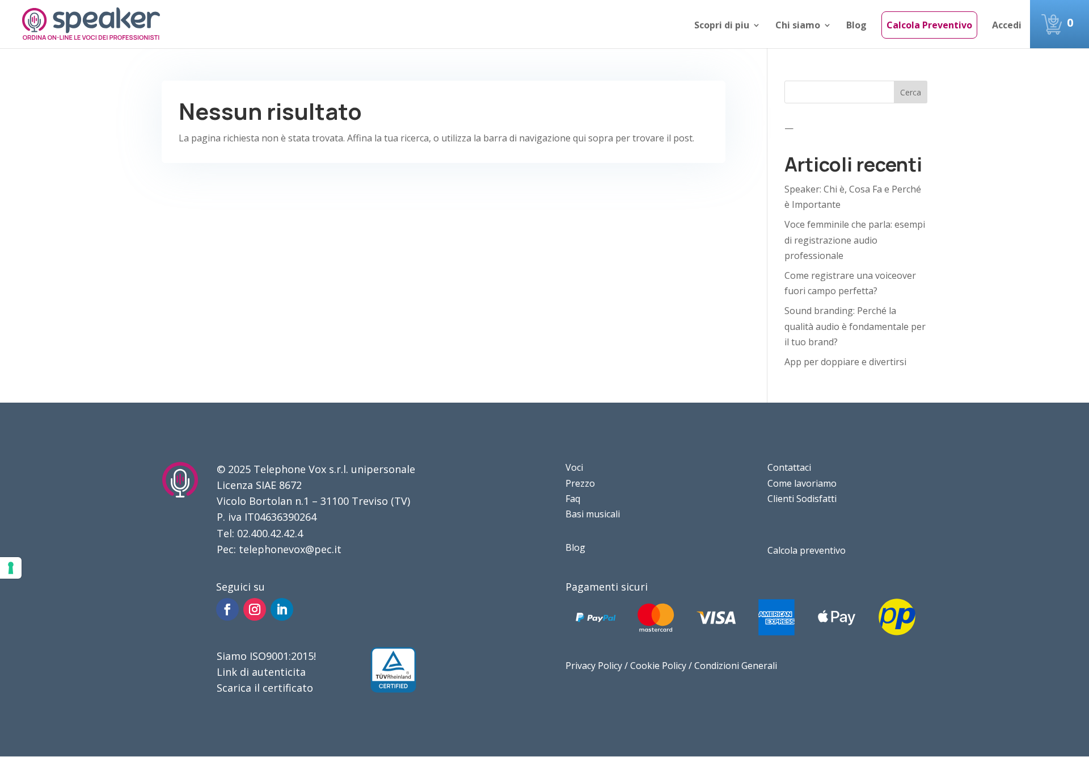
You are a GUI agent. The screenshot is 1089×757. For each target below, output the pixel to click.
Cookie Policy (658, 665)
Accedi (1007, 26)
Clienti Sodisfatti (802, 498)
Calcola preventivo (806, 550)
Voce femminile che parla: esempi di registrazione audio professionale (854, 239)
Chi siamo (797, 26)
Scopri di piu (721, 26)
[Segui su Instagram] (254, 609)
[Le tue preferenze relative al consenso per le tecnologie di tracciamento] (11, 568)
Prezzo (580, 483)
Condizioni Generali (735, 665)
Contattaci (789, 467)
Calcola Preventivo (929, 25)
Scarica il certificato (265, 688)
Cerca (910, 92)
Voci (574, 467)
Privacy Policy (593, 665)
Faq (572, 498)
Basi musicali (592, 514)
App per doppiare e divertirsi (845, 362)
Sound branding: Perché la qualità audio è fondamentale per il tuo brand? (855, 326)
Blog (856, 26)
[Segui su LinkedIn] (282, 609)
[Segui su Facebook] (227, 609)
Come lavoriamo (802, 483)
